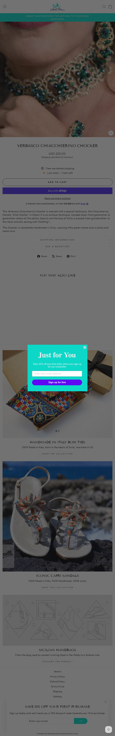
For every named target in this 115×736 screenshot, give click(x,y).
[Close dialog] (84, 347)
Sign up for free (57, 382)
